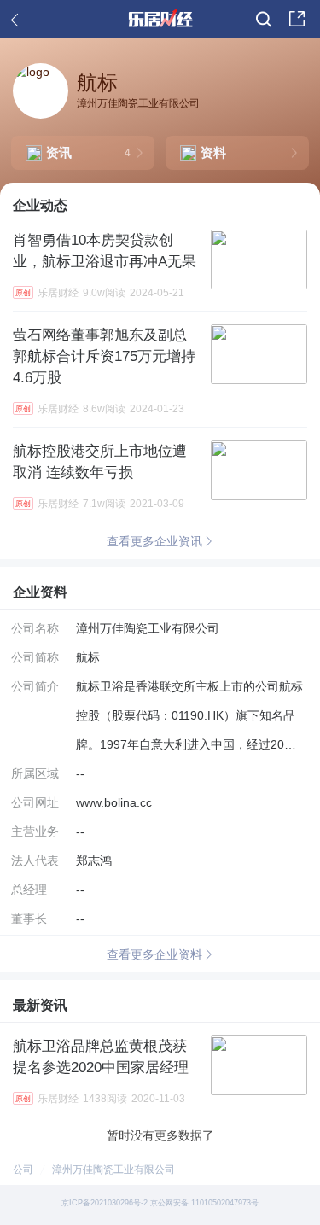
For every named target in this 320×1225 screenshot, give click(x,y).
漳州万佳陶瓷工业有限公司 (113, 1169)
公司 (23, 1169)
